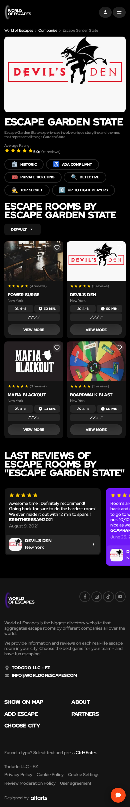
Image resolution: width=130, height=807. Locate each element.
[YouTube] (120, 596)
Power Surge (24, 295)
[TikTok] (108, 596)
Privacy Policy (18, 774)
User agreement (75, 783)
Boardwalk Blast (91, 395)
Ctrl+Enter (86, 752)
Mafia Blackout (27, 395)
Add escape (21, 714)
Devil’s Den (83, 295)
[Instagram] (96, 596)
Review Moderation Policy (30, 783)
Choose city (22, 725)
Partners (85, 714)
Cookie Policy (50, 774)
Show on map (23, 702)
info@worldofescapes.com (44, 675)
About (80, 702)
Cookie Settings (83, 774)
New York (15, 301)
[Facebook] (84, 596)
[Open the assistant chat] (118, 795)
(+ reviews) (49, 151)
